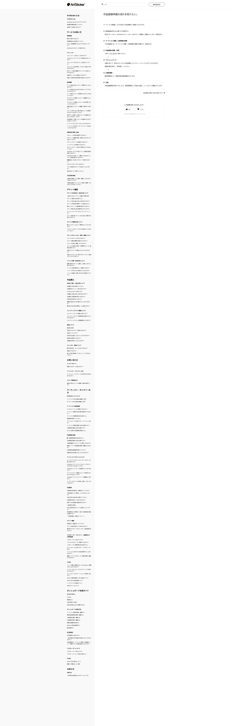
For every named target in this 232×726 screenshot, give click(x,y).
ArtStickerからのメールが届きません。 (76, 48)
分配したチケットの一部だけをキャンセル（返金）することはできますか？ (79, 255)
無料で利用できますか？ (73, 38)
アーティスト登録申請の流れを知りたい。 (77, 416)
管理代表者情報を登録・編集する (75, 615)
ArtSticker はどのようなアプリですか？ (77, 22)
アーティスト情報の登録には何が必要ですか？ (78, 425)
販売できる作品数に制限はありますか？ (77, 502)
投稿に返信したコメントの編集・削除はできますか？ (79, 107)
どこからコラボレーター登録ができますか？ (78, 542)
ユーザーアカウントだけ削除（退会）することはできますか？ (79, 482)
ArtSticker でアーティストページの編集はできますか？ (79, 478)
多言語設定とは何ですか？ (73, 635)
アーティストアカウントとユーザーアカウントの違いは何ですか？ (79, 461)
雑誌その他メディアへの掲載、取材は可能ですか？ (78, 384)
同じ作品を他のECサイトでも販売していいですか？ (78, 508)
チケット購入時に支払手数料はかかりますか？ (78, 209)
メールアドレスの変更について (74, 583)
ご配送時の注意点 (71, 505)
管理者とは (69, 600)
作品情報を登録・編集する (73, 620)
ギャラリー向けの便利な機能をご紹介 (76, 401)
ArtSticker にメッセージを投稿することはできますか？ (79, 469)
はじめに (69, 597)
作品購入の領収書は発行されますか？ (76, 296)
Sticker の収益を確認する (73, 625)
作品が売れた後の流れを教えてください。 (77, 497)
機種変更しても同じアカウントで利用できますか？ (78, 160)
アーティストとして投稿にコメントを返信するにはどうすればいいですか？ (79, 473)
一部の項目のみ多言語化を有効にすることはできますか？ (79, 639)
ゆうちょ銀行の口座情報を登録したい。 (77, 430)
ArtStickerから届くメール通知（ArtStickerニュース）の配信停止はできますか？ (79, 156)
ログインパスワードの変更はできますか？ (77, 142)
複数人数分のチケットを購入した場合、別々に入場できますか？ (79, 264)
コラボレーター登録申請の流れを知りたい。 (78, 545)
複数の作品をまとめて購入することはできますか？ (78, 302)
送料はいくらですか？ (72, 333)
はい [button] (129, 109)
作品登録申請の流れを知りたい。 (76, 438)
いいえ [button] (141, 109)
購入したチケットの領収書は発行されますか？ (78, 206)
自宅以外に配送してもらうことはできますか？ (78, 335)
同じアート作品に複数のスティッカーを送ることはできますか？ (79, 71)
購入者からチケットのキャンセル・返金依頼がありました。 (79, 529)
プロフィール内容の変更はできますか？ (77, 135)
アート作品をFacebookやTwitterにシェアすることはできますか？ (79, 90)
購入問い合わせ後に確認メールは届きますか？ (78, 306)
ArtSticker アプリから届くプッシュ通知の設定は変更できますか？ (79, 152)
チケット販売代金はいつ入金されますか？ (77, 526)
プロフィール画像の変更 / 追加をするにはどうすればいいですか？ (79, 138)
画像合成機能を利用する (73, 623)
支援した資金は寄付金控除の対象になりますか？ (79, 78)
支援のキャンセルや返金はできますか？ (77, 75)
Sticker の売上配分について (74, 661)
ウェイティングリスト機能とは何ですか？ (77, 313)
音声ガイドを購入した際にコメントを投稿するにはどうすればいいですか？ (79, 116)
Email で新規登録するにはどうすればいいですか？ (78, 44)
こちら (114, 53)
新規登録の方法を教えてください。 (75, 41)
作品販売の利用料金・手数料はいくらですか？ (78, 490)
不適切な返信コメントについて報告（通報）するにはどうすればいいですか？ (79, 183)
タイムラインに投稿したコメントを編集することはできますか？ (79, 98)
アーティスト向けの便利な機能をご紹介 (76, 399)
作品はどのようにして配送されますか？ (77, 330)
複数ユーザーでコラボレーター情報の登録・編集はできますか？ (79, 557)
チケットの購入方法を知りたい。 (75, 198)
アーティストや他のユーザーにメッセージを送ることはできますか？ (79, 127)
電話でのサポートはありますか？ (75, 366)
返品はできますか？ (72, 351)
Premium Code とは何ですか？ (75, 291)
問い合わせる (156, 4)
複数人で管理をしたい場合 (73, 664)
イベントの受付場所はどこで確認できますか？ (78, 268)
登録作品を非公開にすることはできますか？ (78, 452)
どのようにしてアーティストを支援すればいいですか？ (79, 59)
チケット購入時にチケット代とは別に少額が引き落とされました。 (79, 216)
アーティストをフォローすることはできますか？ (79, 123)
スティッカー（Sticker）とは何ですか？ (77, 55)
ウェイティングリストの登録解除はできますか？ (79, 320)
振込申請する (70, 628)
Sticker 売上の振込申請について (75, 580)
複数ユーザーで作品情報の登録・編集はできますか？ (79, 446)
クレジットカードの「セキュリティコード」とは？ (78, 212)
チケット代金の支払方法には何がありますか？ (78, 201)
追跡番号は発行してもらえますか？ (75, 341)
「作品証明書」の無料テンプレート (75, 516)
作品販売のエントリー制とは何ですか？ (77, 289)
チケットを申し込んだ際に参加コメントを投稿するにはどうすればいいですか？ (79, 111)
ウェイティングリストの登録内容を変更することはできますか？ (79, 317)
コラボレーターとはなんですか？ (75, 540)
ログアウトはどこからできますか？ (75, 164)
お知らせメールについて (73, 585)
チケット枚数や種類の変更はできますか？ (77, 241)
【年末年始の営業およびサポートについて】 (78, 675)
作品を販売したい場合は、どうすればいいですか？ (78, 494)
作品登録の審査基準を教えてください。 (77, 450)
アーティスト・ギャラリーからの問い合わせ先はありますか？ (79, 375)
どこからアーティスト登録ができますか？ (77, 409)
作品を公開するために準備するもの (75, 605)
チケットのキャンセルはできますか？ (76, 238)
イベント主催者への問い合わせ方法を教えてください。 (79, 274)
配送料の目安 (70, 328)
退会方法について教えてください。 (75, 171)
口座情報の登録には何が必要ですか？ (76, 428)
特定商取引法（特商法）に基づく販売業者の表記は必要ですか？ (79, 512)
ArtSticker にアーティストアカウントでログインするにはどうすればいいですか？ (79, 465)
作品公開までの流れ (72, 602)
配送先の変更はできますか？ (74, 338)
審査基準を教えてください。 (74, 418)
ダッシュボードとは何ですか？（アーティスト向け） (79, 422)
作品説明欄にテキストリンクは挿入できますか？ (79, 443)
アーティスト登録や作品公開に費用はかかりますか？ (79, 412)
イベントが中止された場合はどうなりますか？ (78, 270)
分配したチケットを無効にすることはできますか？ (78, 251)
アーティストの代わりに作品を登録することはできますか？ (79, 552)
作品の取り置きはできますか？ (74, 299)
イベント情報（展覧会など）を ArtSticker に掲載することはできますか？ (79, 566)
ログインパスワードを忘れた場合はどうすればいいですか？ (79, 148)
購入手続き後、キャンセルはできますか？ (77, 348)
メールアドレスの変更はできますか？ (76, 145)
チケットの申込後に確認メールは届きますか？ (78, 204)
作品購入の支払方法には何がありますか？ (77, 294)
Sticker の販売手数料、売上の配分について (77, 578)
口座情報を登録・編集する (73, 617)
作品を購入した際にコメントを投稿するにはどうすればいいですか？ (79, 120)
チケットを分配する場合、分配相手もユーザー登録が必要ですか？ (79, 247)
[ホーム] (80, 4)
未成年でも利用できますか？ (74, 27)
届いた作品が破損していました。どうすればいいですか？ (79, 354)
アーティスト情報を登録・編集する (75, 612)
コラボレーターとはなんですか (74, 651)
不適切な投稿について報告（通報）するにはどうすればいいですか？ (79, 179)
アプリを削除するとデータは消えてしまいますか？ (78, 167)
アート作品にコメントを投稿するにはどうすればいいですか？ (79, 94)
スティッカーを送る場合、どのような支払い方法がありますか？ (79, 67)
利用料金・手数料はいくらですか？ (75, 523)
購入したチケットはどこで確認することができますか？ (79, 225)
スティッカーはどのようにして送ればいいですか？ (78, 63)
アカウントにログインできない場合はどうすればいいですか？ (79, 230)
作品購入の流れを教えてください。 (75, 286)
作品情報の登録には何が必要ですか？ (76, 440)
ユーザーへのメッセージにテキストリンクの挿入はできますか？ (79, 570)
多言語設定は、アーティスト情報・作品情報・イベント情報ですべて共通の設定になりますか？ (79, 643)
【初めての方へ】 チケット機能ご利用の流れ (78, 196)
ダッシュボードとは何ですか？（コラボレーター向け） (79, 548)
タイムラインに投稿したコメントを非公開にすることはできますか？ (79, 103)
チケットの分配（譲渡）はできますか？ (77, 243)
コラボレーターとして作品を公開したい (77, 654)
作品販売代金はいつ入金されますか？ (76, 500)
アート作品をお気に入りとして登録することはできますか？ (79, 86)
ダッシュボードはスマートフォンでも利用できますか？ (79, 574)
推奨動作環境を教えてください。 (75, 24)
